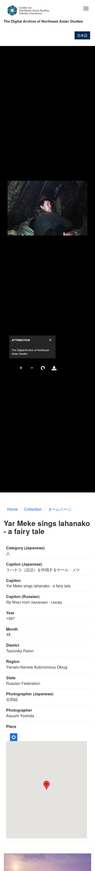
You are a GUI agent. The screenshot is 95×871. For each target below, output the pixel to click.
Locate (13, 737)
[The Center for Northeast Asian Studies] (28, 10)
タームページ (59, 509)
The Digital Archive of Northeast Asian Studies (43, 21)
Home (12, 509)
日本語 (82, 35)
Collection (33, 509)
